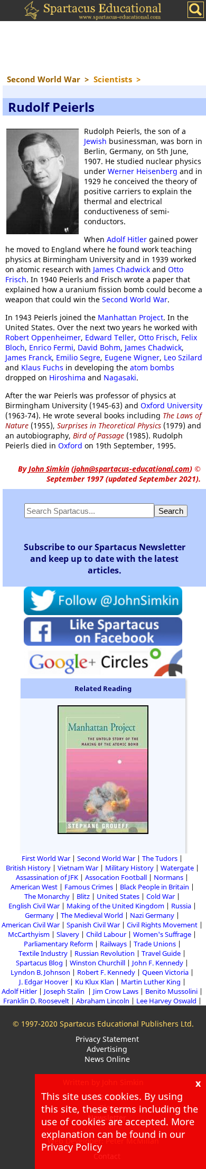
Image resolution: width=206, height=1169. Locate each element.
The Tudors (159, 858)
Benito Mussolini (171, 991)
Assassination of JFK (47, 877)
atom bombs (152, 367)
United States (118, 896)
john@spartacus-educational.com (132, 469)
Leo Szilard (183, 357)
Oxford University (171, 405)
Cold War (160, 896)
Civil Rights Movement (162, 925)
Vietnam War (78, 868)
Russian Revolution (104, 953)
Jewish (95, 141)
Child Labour (106, 934)
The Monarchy (47, 896)
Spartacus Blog (39, 962)
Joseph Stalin (65, 991)
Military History (129, 868)
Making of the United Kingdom (115, 906)
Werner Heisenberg (142, 171)
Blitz (83, 896)
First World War (46, 858)
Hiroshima (67, 377)
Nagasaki (120, 377)
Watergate (177, 868)
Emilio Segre (78, 357)
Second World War (134, 299)
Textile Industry (43, 953)
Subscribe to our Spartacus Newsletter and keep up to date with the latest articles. (104, 558)
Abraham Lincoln (102, 1000)
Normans (168, 877)
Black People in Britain (154, 887)
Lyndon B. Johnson (40, 972)
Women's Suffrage (162, 934)
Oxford (70, 445)
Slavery (68, 934)
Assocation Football (116, 877)
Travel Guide (161, 953)
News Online (107, 1059)
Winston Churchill (97, 962)
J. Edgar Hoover (43, 981)
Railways (113, 943)
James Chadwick (121, 269)
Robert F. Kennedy (106, 972)
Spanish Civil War (93, 925)
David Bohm (99, 347)
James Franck (28, 357)
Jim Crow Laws (115, 991)
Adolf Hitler (127, 239)
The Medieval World (92, 915)
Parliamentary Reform (58, 943)
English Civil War (34, 906)
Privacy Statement (107, 1039)
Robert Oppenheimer (43, 337)
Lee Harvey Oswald (166, 1000)
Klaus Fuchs (42, 367)
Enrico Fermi (51, 347)
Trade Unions (155, 943)
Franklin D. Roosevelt (36, 1000)
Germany (39, 915)
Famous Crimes (88, 887)
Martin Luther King (151, 981)
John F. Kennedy (157, 962)
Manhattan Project (130, 317)
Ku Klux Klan (94, 981)
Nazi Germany (152, 915)
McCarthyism (29, 934)
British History (28, 868)
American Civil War (31, 925)
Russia (181, 906)
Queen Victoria (165, 972)
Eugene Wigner (132, 357)
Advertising (107, 1049)
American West (34, 887)
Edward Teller (109, 337)
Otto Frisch (157, 337)
